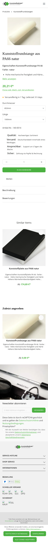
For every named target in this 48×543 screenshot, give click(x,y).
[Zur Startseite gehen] (12, 4)
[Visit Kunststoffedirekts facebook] (19, 209)
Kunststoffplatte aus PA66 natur (24, 268)
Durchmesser (8, 103)
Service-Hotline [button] (9, 455)
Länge (5, 114)
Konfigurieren (38, 534)
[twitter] (28, 209)
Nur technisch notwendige (16, 534)
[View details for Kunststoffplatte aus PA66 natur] (24, 247)
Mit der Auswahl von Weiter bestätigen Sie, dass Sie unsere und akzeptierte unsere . (25, 433)
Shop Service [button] (8, 462)
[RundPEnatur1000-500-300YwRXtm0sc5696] (24, 31)
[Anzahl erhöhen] (42, 161)
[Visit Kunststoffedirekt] (11, 209)
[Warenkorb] (41, 3)
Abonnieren (38, 410)
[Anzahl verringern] (6, 161)
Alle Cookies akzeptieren (25, 540)
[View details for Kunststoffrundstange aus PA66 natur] (24, 326)
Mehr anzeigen (9, 78)
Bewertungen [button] (8, 198)
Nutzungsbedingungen (13, 423)
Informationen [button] (9, 468)
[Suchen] (33, 3)
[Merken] (41, 232)
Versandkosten (9, 521)
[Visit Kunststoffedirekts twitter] (33, 514)
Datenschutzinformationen (26, 432)
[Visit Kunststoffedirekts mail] (37, 209)
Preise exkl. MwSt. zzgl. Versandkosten (18, 90)
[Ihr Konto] (38, 3)
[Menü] (44, 3)
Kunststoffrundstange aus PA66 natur (24, 340)
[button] (24, 190)
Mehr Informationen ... (33, 529)
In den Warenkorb (24, 170)
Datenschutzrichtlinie (29, 420)
